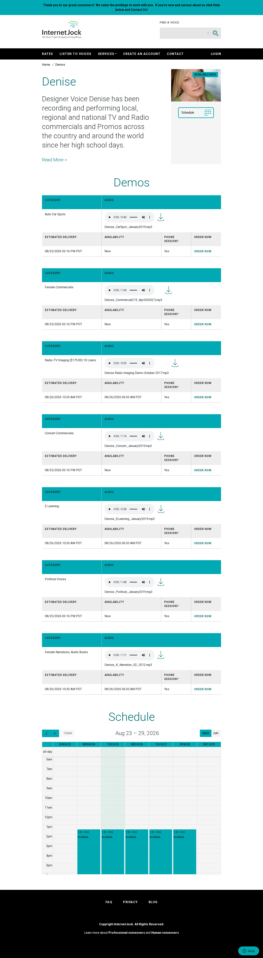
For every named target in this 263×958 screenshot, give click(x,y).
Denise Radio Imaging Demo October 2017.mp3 (175, 363)
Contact (175, 54)
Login (216, 54)
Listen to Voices (75, 54)
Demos (60, 64)
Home (46, 64)
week (205, 733)
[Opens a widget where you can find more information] (248, 951)
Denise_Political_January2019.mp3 (160, 582)
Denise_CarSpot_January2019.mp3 (160, 217)
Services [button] (106, 54)
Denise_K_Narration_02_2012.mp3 (160, 655)
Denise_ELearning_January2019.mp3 (161, 509)
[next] (54, 733)
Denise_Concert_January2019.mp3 (160, 436)
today (68, 733)
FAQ (109, 902)
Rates (47, 54)
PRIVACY (130, 902)
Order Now (202, 251)
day (216, 733)
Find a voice (169, 22)
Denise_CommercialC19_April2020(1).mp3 (168, 290)
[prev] (46, 733)
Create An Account (142, 54)
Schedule (188, 112)
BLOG (153, 902)
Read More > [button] (54, 160)
